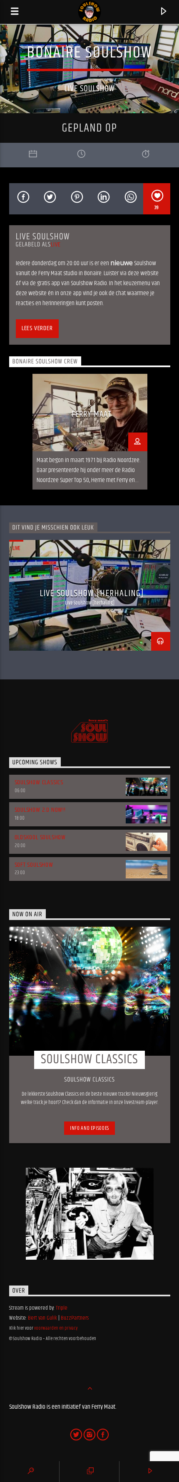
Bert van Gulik (42, 1318)
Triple (61, 1308)
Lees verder (37, 328)
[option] (89, 432)
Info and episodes (89, 1128)
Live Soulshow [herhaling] (92, 593)
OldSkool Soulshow (40, 837)
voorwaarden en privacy (55, 1328)
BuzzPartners (75, 1318)
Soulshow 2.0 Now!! (40, 810)
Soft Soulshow (34, 865)
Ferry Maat (92, 414)
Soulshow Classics (39, 782)
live (56, 244)
